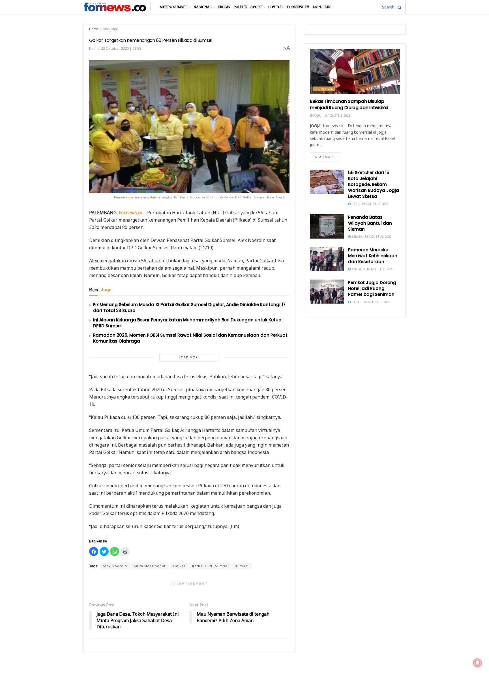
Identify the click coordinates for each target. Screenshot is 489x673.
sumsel (242, 566)
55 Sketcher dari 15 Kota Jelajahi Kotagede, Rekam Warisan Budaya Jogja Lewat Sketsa (373, 184)
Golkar (179, 566)
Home (94, 29)
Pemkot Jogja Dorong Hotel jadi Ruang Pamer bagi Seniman (372, 288)
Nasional (202, 7)
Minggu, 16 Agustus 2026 (372, 269)
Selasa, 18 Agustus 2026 (371, 236)
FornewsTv (298, 7)
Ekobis (224, 7)
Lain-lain (322, 7)
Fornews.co (130, 212)
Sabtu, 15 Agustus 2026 (370, 302)
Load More (189, 357)
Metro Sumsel (173, 7)
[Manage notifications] (477, 662)
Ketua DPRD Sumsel (210, 566)
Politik (240, 7)
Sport (256, 7)
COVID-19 (276, 7)
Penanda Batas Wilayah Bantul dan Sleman (370, 223)
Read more (324, 157)
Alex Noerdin (115, 566)
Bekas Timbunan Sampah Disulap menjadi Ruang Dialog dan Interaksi (349, 104)
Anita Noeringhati (150, 566)
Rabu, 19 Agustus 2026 (331, 115)
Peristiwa (323, 89)
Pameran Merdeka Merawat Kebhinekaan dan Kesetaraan (372, 256)
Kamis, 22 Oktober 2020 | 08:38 (115, 48)
